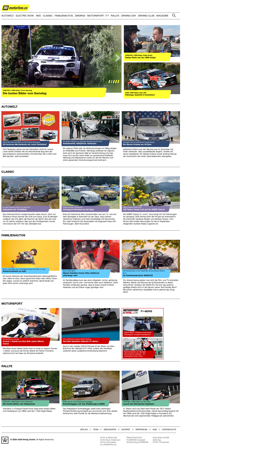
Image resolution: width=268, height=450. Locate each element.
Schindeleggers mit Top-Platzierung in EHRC (84, 404)
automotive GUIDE (161, 438)
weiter (117, 62)
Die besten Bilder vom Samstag (24, 93)
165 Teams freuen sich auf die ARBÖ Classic (144, 210)
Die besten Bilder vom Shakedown (19, 404)
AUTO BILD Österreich (110, 440)
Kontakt (125, 430)
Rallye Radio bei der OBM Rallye (140, 58)
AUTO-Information (108, 442)
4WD (38, 16)
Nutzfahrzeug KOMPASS (137, 442)
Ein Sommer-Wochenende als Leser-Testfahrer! (25, 145)
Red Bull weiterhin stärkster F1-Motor (80, 341)
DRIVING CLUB (146, 16)
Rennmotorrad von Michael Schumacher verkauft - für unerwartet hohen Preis (135, 354)
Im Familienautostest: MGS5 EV (138, 276)
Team (95, 430)
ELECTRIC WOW (25, 16)
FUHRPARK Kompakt (135, 440)
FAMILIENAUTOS (64, 16)
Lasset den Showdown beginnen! (138, 404)
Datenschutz (169, 430)
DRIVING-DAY (128, 16)
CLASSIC (48, 16)
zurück (5, 62)
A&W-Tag (157, 440)
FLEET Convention (161, 442)
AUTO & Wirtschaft (108, 438)
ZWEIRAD (80, 16)
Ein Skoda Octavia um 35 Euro (137, 145)
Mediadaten (110, 430)
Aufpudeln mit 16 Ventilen (15, 210)
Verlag (84, 430)
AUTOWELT (7, 16)
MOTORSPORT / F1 (98, 16)
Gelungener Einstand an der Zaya (78, 210)
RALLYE (115, 16)
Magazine (162, 16)
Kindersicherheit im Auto (14, 271)
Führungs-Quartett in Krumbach (140, 95)
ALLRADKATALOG (108, 445)
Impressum (141, 430)
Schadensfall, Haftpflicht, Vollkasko (79, 144)
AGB (155, 430)
